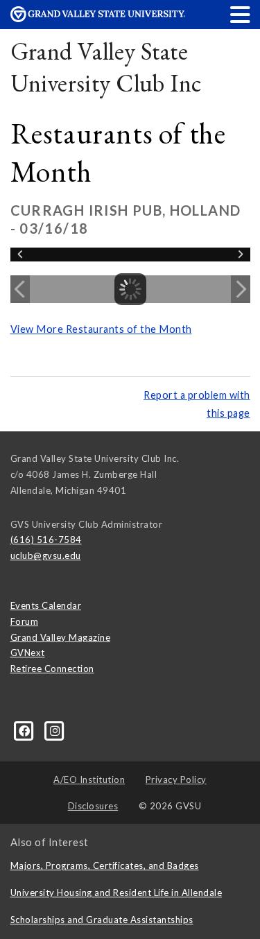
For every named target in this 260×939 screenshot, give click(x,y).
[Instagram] (55, 730)
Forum (24, 621)
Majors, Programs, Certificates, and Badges (104, 865)
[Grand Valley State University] (97, 18)
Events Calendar (46, 605)
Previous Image (20, 289)
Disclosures (93, 805)
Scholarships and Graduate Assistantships (101, 919)
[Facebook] (25, 730)
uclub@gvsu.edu (45, 555)
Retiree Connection (52, 668)
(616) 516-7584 (46, 539)
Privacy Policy (176, 779)
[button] (240, 14)
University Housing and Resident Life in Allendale (116, 892)
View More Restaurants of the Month (101, 329)
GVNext (27, 652)
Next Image (240, 289)
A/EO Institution (89, 779)
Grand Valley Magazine (60, 637)
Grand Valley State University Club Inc (106, 66)
